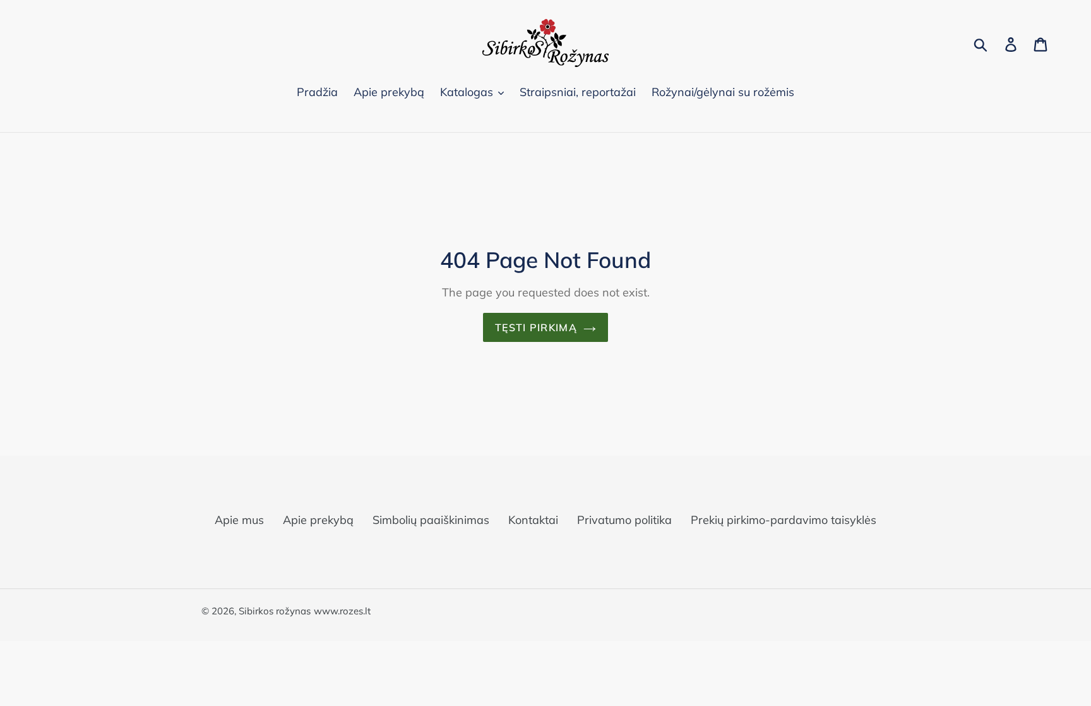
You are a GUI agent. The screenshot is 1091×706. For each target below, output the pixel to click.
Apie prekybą (318, 520)
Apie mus (239, 520)
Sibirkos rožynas (275, 611)
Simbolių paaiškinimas (431, 520)
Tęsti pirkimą (536, 327)
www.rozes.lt (342, 611)
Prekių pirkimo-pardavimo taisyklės (783, 520)
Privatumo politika (624, 520)
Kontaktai (533, 520)
